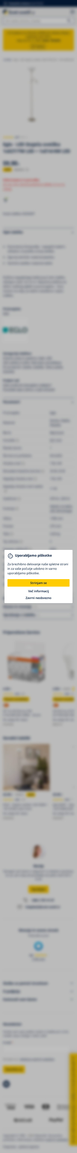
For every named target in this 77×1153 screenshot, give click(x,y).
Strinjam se (38, 583)
